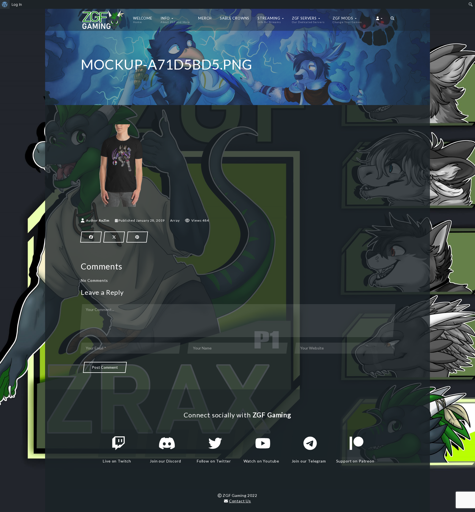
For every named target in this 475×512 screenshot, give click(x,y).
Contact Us (240, 501)
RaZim (104, 220)
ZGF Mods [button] (347, 20)
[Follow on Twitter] (215, 443)
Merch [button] (205, 18)
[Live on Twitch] (118, 443)
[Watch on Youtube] (262, 443)
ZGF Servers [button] (308, 20)
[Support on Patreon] (356, 443)
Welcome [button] (142, 20)
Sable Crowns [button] (234, 18)
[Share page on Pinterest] (137, 237)
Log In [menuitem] (17, 4)
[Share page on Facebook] (91, 237)
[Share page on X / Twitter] (114, 237)
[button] (392, 20)
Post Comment (105, 367)
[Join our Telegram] (310, 443)
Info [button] (175, 20)
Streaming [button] (269, 20)
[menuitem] (5, 4)
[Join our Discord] (167, 443)
